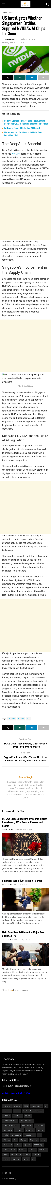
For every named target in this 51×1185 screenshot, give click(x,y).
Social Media (9, 1149)
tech (6, 1154)
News (11, 13)
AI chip (12, 718)
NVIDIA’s (16, 153)
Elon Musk (26, 1125)
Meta (43, 1140)
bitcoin (7, 1116)
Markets (33, 1140)
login (10, 990)
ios (39, 1135)
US (28, 718)
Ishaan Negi (8, 885)
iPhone (7, 1140)
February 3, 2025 (28, 39)
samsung (38, 1145)
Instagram (16, 1135)
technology (16, 1154)
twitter (25, 1159)
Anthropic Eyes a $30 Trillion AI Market (22, 127)
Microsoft (8, 1145)
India (6, 1135)
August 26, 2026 (21, 885)
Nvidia (21, 718)
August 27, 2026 (22, 830)
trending (15, 1159)
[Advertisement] (25, 213)
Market (23, 1140)
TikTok (36, 1154)
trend (6, 1159)
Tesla (27, 1154)
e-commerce (26, 1120)
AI (46, 1106)
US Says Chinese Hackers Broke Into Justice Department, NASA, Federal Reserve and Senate (26, 122)
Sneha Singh (11, 39)
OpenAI (27, 1145)
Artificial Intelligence (32, 1111)
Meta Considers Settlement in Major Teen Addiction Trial (23, 134)
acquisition (37, 1106)
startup (32, 1149)
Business (17, 1116)
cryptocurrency (10, 1120)
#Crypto (7, 1106)
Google (40, 1130)
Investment (29, 1135)
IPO (15, 1140)
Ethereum (39, 1125)
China (27, 1116)
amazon (7, 1111)
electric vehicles (11, 1125)
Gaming (29, 1130)
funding (19, 1130)
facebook (8, 1130)
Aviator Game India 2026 (16, 1093)
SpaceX (22, 1149)
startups (43, 1149)
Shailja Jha (8, 830)
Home (4, 13)
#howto (17, 1106)
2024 (26, 1106)
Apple (17, 1111)
